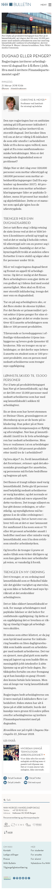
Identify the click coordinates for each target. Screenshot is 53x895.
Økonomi (5, 88)
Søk (45, 799)
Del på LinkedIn (14, 782)
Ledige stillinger (11, 854)
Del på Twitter (35, 778)
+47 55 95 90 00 (19, 810)
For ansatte (36, 854)
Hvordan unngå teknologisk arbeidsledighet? (32, 751)
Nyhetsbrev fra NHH (40, 863)
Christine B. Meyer (33, 99)
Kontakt (7, 850)
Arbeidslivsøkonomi (18, 88)
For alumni (36, 858)
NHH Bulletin (9, 863)
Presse (6, 858)
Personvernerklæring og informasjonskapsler (21, 817)
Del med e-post (34, 782)
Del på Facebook (15, 778)
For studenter (37, 850)
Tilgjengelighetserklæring (15, 867)
